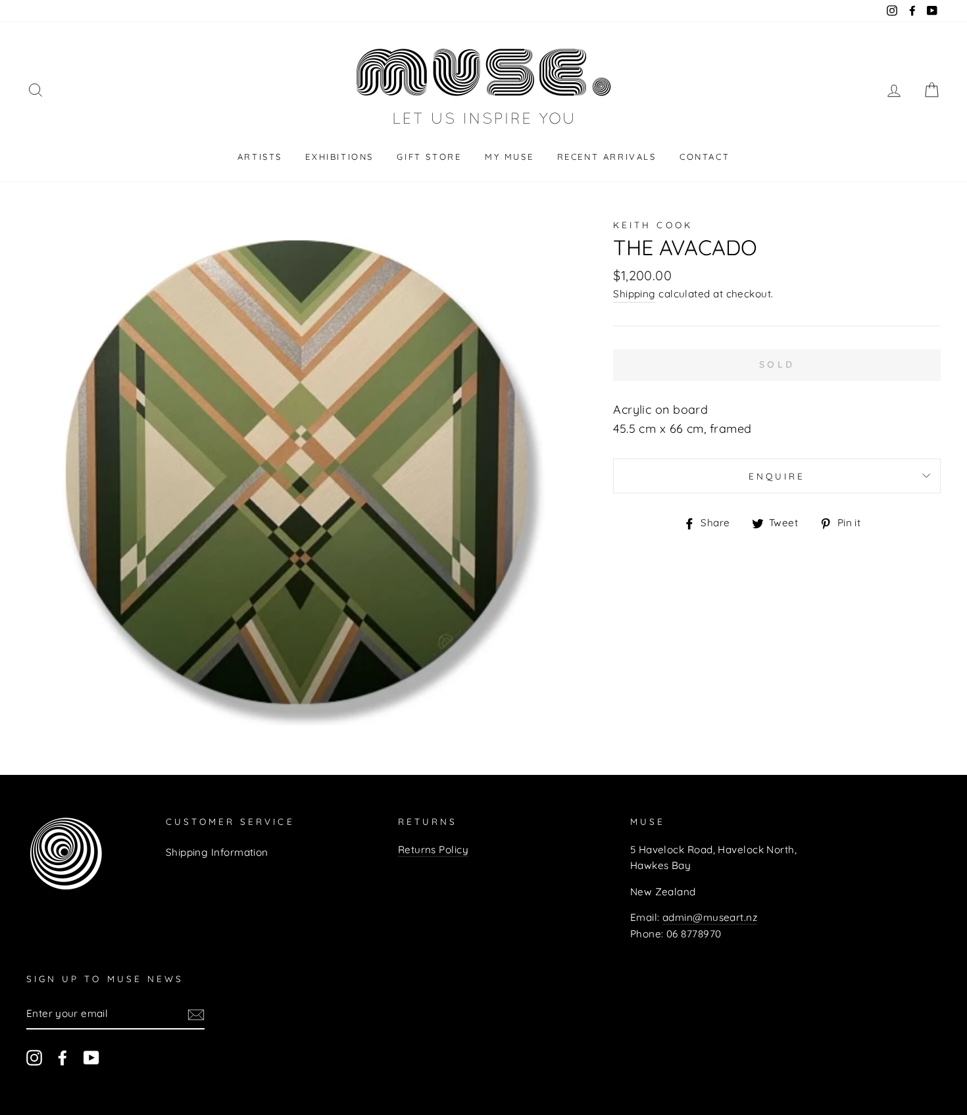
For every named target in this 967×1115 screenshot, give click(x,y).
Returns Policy (433, 849)
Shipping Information (217, 852)
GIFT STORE (429, 156)
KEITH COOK (653, 224)
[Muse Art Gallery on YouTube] (91, 1057)
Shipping (634, 293)
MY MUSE (509, 156)
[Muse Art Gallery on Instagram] (34, 1057)
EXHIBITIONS (339, 156)
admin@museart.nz (709, 917)
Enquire (777, 476)
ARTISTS (259, 156)
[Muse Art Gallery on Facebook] (62, 1057)
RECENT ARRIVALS (607, 156)
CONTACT (705, 156)
